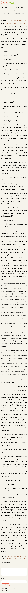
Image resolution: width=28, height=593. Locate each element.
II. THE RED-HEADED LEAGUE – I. (14, 23)
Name (2, 578)
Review (2, 565)
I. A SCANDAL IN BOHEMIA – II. (16, 20)
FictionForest (8, 2)
